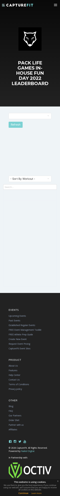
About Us (13, 365)
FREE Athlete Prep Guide (21, 334)
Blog (11, 406)
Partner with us (16, 424)
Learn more (36, 493)
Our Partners (15, 415)
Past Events (14, 320)
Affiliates (13, 429)
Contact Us (14, 379)
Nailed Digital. (28, 451)
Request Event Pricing (19, 343)
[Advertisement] (30, 154)
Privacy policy (15, 388)
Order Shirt (14, 420)
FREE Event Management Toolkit (25, 329)
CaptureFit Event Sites (19, 348)
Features (13, 370)
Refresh (15, 124)
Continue (23, 493)
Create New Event (18, 339)
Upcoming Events (17, 315)
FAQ (11, 410)
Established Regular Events (22, 325)
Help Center (14, 375)
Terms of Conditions (19, 384)
